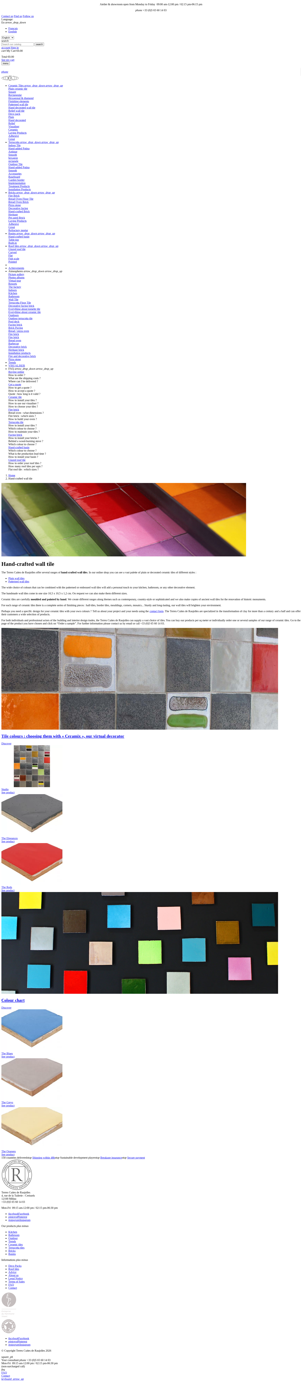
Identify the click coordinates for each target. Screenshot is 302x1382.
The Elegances (9, 838)
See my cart (7, 59)
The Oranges (8, 1151)
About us (13, 1275)
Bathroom (13, 1235)
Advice (12, 1272)
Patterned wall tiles (18, 581)
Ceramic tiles (15, 1244)
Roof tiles (13, 1269)
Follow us (28, 16)
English (12, 31)
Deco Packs (14, 1265)
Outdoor (13, 1238)
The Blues (7, 1053)
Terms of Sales (16, 1281)
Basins (12, 1253)
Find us (18, 16)
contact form (156, 611)
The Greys (7, 1102)
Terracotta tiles (16, 1247)
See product (8, 792)
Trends (12, 1241)
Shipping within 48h (43, 1157)
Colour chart (13, 1000)
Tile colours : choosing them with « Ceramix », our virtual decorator (62, 736)
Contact (12, 1287)
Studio (5, 789)
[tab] (154, 85)
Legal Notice (15, 1278)
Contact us (7, 16)
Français (13, 28)
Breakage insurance (111, 1157)
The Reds (6, 887)
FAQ (11, 1284)
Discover (6, 743)
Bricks (12, 1250)
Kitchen (12, 1231)
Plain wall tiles (16, 578)
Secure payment (136, 1157)
